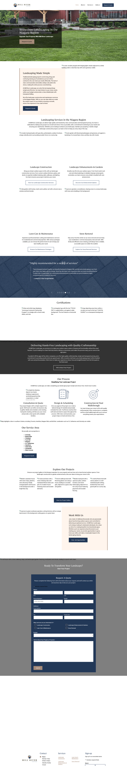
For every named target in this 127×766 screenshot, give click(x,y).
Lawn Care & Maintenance (44, 628)
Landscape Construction (43, 625)
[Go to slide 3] (61, 292)
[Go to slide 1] (57, 292)
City (34, 614)
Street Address (37, 608)
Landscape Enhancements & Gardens (78, 625)
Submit (38, 668)
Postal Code (67, 614)
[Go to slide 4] (63, 292)
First (34, 595)
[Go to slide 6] (67, 292)
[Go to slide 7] (69, 292)
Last (65, 595)
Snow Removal (72, 628)
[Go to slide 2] (59, 292)
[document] (40, 174)
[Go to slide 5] (65, 292)
